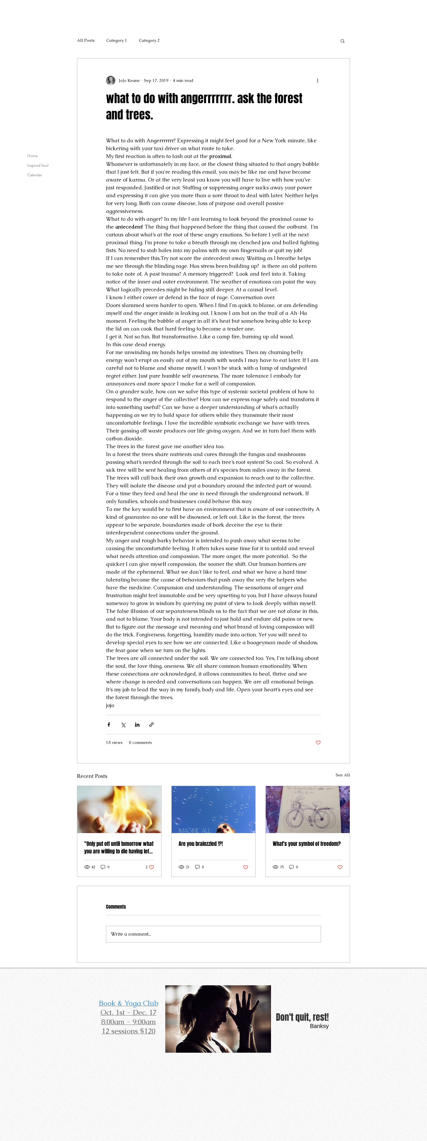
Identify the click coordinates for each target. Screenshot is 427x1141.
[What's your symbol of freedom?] (308, 809)
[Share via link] (151, 724)
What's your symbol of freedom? (307, 844)
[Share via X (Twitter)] (123, 724)
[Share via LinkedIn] (137, 724)
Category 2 (149, 40)
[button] (342, 40)
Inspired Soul (38, 165)
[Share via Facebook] (109, 724)
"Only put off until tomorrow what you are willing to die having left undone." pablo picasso (118, 847)
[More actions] (317, 80)
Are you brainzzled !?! (201, 844)
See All (343, 775)
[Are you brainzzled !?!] (214, 809)
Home (32, 156)
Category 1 (116, 40)
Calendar (34, 175)
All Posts (86, 40)
